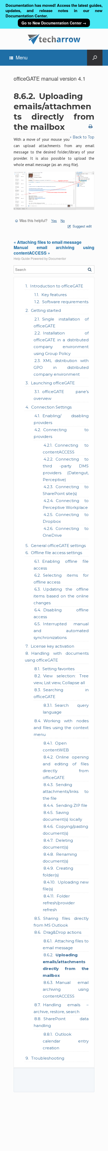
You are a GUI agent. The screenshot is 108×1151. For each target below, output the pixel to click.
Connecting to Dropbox (66, 518)
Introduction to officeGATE (56, 285)
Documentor (57, 258)
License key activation (52, 646)
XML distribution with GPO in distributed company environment (61, 367)
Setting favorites (58, 668)
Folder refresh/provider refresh (59, 903)
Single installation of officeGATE (61, 322)
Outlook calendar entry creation (66, 1041)
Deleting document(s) (58, 844)
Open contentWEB (56, 746)
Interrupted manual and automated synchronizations (61, 630)
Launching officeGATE (53, 382)
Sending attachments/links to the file (66, 791)
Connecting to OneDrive (66, 532)
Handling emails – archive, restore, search (61, 1008)
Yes (54, 220)
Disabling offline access (61, 613)
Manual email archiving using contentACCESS (66, 989)
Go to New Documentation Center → (53, 22)
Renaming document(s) (60, 858)
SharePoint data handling (61, 1022)
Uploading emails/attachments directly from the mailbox (66, 965)
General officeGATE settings (58, 545)
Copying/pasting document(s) (65, 830)
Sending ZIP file (71, 805)
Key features (54, 294)
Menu (22, 57)
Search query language (66, 709)
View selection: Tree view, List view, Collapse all (61, 679)
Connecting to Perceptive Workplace (66, 504)
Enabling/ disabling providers (61, 419)
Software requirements (65, 301)
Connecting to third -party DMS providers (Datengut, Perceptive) (66, 469)
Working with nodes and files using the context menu (61, 727)
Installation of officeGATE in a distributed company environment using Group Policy (61, 343)
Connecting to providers (61, 433)
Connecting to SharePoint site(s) (66, 490)
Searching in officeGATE (61, 693)
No (63, 220)
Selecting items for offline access (61, 579)
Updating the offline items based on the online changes (61, 596)
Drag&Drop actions (62, 932)
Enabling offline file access (61, 565)
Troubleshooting (47, 1058)
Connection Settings (51, 407)
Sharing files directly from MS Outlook (61, 922)
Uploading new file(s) (66, 885)
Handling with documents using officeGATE (57, 657)
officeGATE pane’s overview (61, 395)
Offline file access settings (56, 552)
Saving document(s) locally (62, 816)
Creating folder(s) (58, 872)
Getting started (46, 310)
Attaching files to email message (66, 944)
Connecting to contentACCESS (66, 449)
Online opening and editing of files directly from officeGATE (66, 767)
